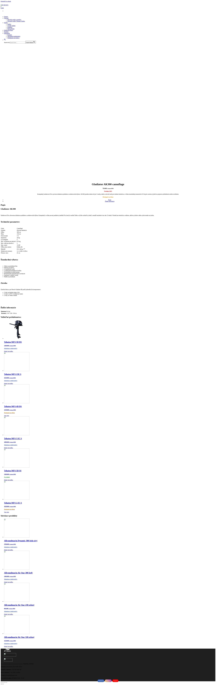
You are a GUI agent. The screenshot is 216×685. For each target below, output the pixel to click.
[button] (5, 40)
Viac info (6, 415)
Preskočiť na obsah (6, 1)
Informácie (7, 33)
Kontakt (9, 35)
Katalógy (9, 27)
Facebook (101, 680)
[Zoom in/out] (6, 682)
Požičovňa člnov (8, 30)
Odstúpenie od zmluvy (13, 38)
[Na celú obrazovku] (4, 682)
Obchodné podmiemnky (13, 36)
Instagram (108, 680)
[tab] (109, 200)
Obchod (6, 18)
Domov (6, 16)
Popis (109, 200)
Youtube (115, 680)
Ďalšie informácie (109, 201)
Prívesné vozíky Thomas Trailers (16, 21)
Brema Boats (10, 28)
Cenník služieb (11, 25)
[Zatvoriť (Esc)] (1, 682)
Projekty (6, 32)
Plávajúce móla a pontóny (14, 19)
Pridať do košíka (8, 351)
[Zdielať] (3, 682)
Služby (6, 22)
